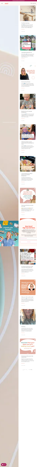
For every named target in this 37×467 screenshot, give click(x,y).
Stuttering (23, 326)
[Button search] (31, 3)
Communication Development (9, 122)
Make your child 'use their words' (27, 297)
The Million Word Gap (25, 23)
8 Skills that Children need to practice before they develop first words (27, 143)
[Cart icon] (35, 3)
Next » (31, 369)
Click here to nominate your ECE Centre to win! (19, 0)
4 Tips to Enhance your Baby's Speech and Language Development (26, 174)
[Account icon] (33, 3)
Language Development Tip (26, 52)
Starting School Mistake (25, 81)
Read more (23, 29)
